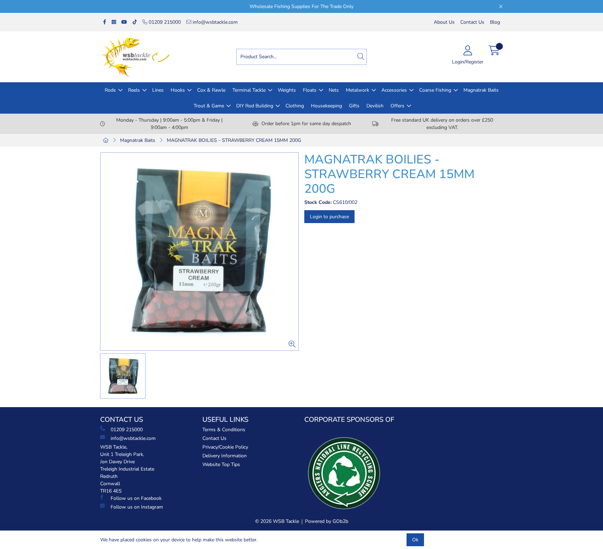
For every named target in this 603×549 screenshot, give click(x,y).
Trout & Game (209, 105)
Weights (287, 90)
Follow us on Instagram (137, 507)
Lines (158, 90)
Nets (334, 90)
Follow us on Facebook (136, 498)
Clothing (294, 105)
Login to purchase (329, 216)
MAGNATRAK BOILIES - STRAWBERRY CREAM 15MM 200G (234, 140)
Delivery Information (224, 455)
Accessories (394, 90)
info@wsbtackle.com (214, 22)
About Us (444, 22)
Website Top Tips (221, 464)
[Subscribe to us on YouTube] (124, 22)
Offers (397, 105)
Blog (495, 22)
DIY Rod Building (254, 105)
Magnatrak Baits (481, 90)
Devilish (375, 105)
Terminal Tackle (249, 90)
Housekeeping (326, 105)
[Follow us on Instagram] (114, 22)
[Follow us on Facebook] (104, 22)
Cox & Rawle (211, 90)
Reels (134, 90)
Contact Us (472, 22)
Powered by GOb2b (326, 521)
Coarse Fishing (435, 90)
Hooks (178, 90)
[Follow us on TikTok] (135, 22)
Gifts (354, 105)
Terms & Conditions (223, 429)
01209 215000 (164, 22)
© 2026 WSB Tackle (277, 521)
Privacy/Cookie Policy (225, 447)
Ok (415, 539)
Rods (110, 90)
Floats (310, 90)
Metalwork (357, 90)
